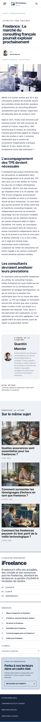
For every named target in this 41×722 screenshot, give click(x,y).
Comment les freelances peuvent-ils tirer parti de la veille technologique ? (19, 533)
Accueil (5, 13)
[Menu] (4, 3)
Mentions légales (9, 710)
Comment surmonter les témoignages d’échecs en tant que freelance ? (18, 492)
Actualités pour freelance (18, 13)
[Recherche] (36, 3)
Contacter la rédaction (20, 651)
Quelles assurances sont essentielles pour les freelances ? (18, 451)
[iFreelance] (21, 3)
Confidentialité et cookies (13, 703)
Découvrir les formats (20, 684)
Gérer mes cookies (10, 716)
